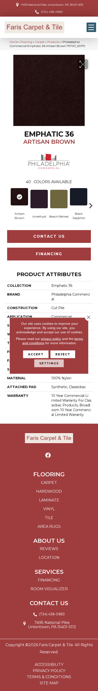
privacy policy (51, 338)
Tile (49, 517)
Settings (49, 363)
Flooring (26, 42)
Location (49, 557)
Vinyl (49, 509)
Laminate (49, 500)
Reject (62, 354)
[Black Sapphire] (78, 197)
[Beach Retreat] (59, 199)
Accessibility (49, 665)
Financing (49, 254)
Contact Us (49, 236)
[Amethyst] (39, 199)
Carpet (39, 42)
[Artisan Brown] (19, 197)
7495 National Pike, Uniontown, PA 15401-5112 (52, 4)
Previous (7, 198)
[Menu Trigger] (91, 27)
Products (53, 42)
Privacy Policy (49, 671)
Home (14, 42)
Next (90, 198)
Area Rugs (49, 526)
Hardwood (49, 491)
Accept (36, 354)
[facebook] (48, 456)
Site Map (49, 683)
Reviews (49, 549)
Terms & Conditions (49, 677)
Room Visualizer (49, 589)
